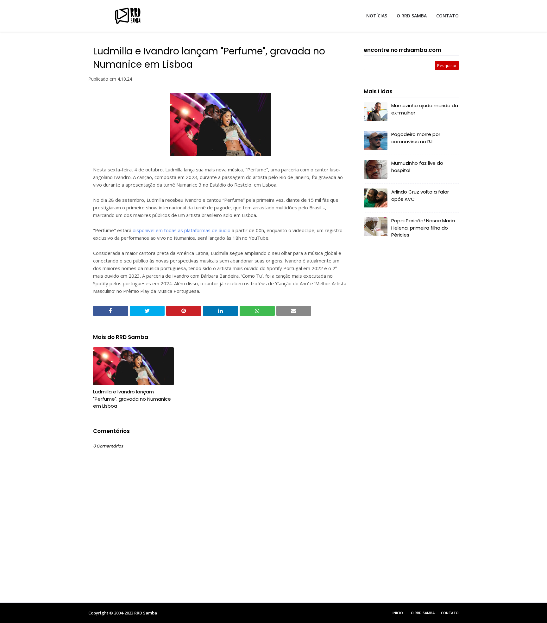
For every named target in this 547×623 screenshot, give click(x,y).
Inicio (398, 612)
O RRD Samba (423, 612)
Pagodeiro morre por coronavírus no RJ (415, 138)
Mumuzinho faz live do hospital (417, 167)
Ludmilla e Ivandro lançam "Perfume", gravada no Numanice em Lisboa (132, 398)
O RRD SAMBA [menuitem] (412, 16)
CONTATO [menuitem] (447, 16)
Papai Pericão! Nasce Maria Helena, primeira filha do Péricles (423, 227)
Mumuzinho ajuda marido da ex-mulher (424, 109)
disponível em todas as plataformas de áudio (181, 230)
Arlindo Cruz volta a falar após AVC (420, 195)
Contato (450, 612)
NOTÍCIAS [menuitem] (376, 16)
